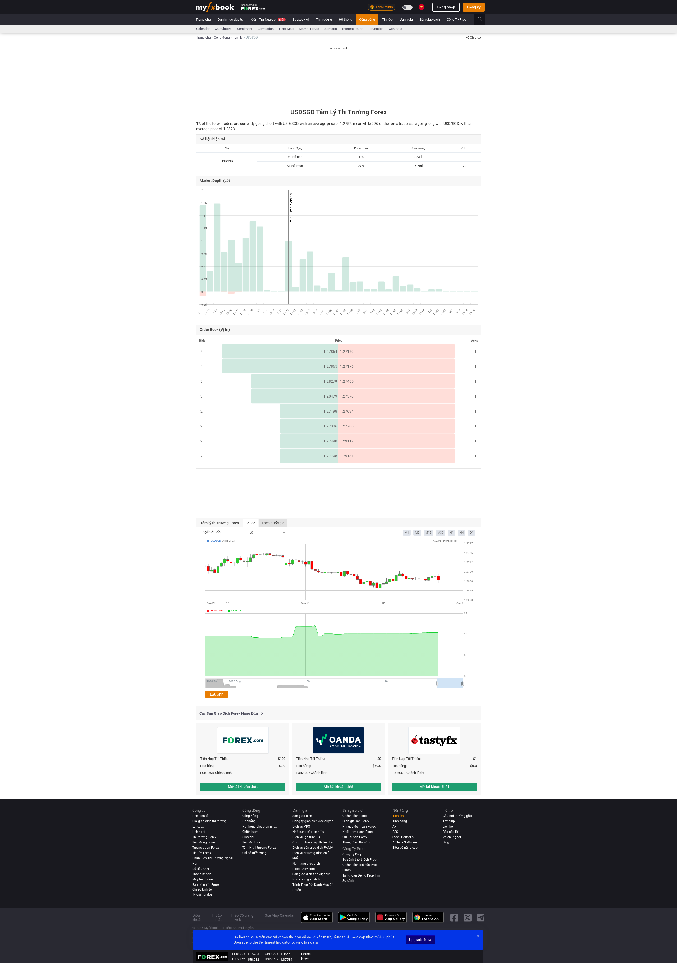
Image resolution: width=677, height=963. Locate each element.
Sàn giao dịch (430, 19)
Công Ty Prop (456, 19)
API (394, 826)
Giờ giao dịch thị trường (209, 821)
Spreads (330, 29)
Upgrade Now (420, 940)
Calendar (202, 29)
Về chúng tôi (452, 837)
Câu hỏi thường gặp (457, 816)
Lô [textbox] (251, 533)
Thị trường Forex (204, 837)
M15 (428, 533)
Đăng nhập (446, 7)
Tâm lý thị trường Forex (259, 848)
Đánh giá (406, 19)
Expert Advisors (303, 869)
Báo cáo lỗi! (451, 832)
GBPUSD (271, 954)
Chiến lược (250, 832)
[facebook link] (454, 917)
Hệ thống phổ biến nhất (259, 826)
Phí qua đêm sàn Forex (359, 826)
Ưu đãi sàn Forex (354, 837)
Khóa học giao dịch (306, 879)
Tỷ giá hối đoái (202, 894)
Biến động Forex (204, 842)
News (305, 959)
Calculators (223, 29)
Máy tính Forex (202, 879)
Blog (446, 842)
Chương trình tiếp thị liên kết (313, 842)
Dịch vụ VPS (301, 826)
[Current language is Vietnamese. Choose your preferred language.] (421, 7)
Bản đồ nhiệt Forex (205, 884)
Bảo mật (218, 917)
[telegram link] (481, 917)
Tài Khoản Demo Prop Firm (361, 875)
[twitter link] (468, 917)
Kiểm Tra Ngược (267, 19)
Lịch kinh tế (200, 816)
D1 (472, 533)
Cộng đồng (367, 19)
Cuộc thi (248, 837)
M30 (440, 533)
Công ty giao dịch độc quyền (312, 821)
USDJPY (238, 959)
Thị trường (324, 19)
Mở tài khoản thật (243, 786)
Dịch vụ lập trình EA (306, 837)
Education (376, 29)
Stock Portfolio (403, 837)
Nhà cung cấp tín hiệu (308, 832)
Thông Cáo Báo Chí (356, 842)
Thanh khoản (201, 874)
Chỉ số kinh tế (202, 889)
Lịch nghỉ (198, 832)
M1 (407, 533)
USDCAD (271, 959)
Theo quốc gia (273, 523)
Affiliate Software (404, 842)
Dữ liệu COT (200, 869)
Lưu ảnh (216, 694)
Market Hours (309, 29)
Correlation (266, 29)
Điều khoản (197, 917)
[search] (483, 19)
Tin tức (387, 19)
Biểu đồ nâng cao (405, 848)
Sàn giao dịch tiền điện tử (311, 874)
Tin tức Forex (201, 853)
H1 (452, 533)
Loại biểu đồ (210, 532)
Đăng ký (474, 7)
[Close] (478, 936)
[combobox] (267, 533)
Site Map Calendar (280, 915)
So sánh (348, 880)
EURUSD (238, 954)
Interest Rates (352, 29)
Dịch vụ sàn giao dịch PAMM (312, 848)
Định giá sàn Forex (355, 821)
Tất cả (250, 523)
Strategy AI (300, 19)
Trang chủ (203, 19)
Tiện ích (398, 816)
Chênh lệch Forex (354, 816)
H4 (462, 533)
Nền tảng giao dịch (306, 863)
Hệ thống (345, 19)
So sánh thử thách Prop (359, 859)
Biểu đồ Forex (252, 842)
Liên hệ (448, 826)
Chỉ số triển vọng (254, 853)
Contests (395, 29)
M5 (417, 533)
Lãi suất (198, 826)
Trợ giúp (449, 821)
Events (306, 954)
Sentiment (244, 29)
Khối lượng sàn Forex (357, 832)
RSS (395, 832)
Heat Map (286, 29)
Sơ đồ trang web (244, 917)
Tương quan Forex (205, 848)
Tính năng (399, 821)
